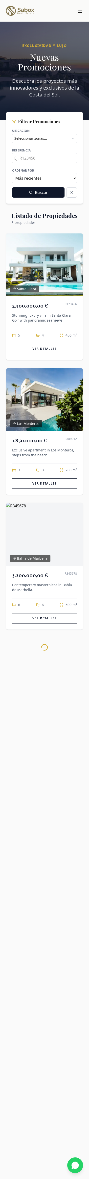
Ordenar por (23, 170)
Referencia (21, 150)
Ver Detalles (44, 349)
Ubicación (21, 131)
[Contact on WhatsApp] (75, 1165)
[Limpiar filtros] (72, 192)
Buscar (41, 192)
